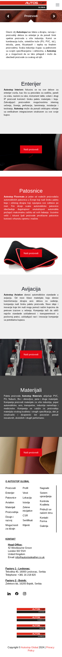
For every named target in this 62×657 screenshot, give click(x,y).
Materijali (10, 507)
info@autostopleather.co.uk (30, 557)
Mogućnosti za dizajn (11, 527)
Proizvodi (10, 488)
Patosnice (10, 497)
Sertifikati (28, 520)
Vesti (25, 492)
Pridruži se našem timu (46, 511)
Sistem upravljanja (45, 494)
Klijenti (26, 525)
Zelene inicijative (27, 509)
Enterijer (9, 492)
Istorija (26, 502)
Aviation (9, 502)
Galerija (44, 526)
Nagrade (44, 488)
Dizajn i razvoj (9, 518)
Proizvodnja (11, 512)
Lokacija (27, 497)
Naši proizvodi (31, 149)
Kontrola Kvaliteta (44, 503)
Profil (25, 488)
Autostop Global (29, 647)
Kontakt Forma (44, 519)
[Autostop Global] (23, 5)
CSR (25, 515)
